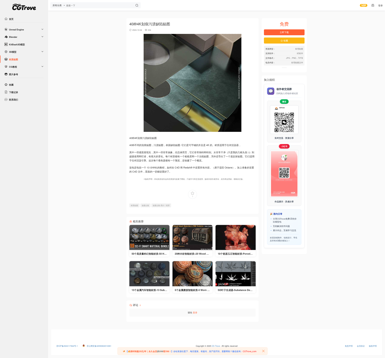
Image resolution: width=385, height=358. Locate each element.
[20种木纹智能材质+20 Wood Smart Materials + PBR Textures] (192, 237)
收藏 (11, 84)
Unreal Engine (16, 29)
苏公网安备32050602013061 (99, 345)
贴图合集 (145, 205)
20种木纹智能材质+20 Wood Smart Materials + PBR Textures (192, 253)
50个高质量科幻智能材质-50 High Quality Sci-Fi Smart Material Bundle (149, 253)
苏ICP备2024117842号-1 (67, 345)
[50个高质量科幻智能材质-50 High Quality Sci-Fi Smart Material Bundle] (149, 237)
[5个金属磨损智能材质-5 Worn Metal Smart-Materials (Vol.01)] (192, 273)
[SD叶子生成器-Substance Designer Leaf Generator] (236, 273)
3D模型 (12, 51)
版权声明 (373, 345)
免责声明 (349, 345)
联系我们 (13, 99)
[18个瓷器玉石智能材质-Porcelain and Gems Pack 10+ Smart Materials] (236, 237)
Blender (13, 37)
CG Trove (216, 345)
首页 (11, 19)
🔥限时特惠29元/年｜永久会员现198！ (149, 351)
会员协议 (361, 345)
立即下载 (284, 32)
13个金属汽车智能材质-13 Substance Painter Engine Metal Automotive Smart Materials (149, 290)
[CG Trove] (24, 7)
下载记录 (13, 92)
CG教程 (13, 66)
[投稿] (372, 5)
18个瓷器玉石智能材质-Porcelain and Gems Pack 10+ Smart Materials (235, 253)
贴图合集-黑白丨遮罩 (161, 205)
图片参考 (13, 74)
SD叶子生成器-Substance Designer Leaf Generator (235, 290)
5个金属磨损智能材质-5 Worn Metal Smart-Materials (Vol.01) (192, 290)
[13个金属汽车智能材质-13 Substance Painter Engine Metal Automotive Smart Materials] (149, 273)
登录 (195, 312)
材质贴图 (13, 59)
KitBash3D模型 (17, 44)
